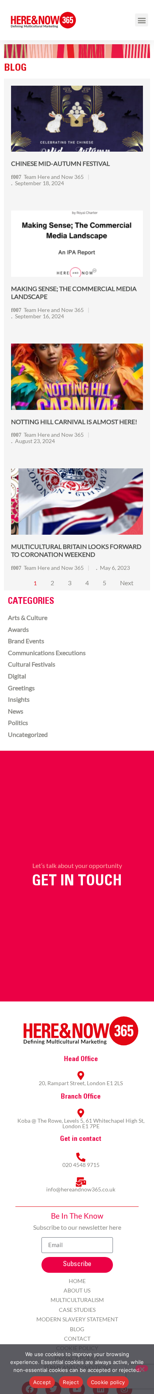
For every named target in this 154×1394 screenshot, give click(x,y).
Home (77, 1281)
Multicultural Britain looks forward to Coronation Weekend (76, 550)
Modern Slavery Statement (77, 1319)
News (15, 711)
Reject (71, 1382)
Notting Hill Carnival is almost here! (74, 421)
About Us (77, 1290)
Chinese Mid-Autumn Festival (60, 163)
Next (126, 582)
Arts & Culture (27, 617)
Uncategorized (28, 734)
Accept (42, 1382)
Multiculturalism (77, 1299)
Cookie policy (108, 1382)
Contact (77, 1338)
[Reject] (141, 1368)
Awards (18, 629)
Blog (77, 1329)
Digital (17, 676)
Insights (19, 699)
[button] (141, 19)
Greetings (21, 687)
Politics (18, 722)
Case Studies (77, 1309)
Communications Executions (47, 652)
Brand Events (26, 640)
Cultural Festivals (31, 664)
